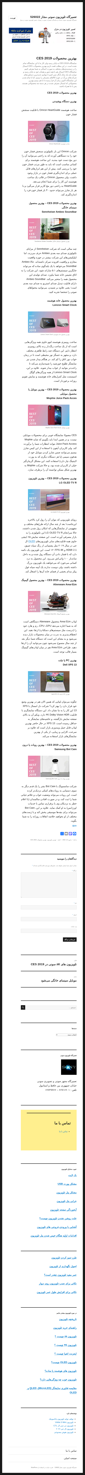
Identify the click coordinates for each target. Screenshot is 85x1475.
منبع (74, 825)
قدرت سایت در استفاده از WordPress (42, 1467)
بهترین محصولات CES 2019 (38, 840)
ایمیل (74, 915)
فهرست (12, 18)
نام (75, 903)
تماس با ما (63, 1131)
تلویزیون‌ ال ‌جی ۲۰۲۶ (64, 1429)
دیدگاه (74, 870)
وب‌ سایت (74, 926)
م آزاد (75, 840)
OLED (31, 541)
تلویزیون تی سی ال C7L (63, 1426)
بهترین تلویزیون (51, 840)
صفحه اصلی (70, 1458)
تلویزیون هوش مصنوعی (63, 1432)
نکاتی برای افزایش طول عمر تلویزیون (57, 1292)
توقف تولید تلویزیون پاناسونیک (61, 1419)
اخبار (59, 840)
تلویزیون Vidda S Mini (64, 1422)
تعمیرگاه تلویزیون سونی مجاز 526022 (53, 16)
